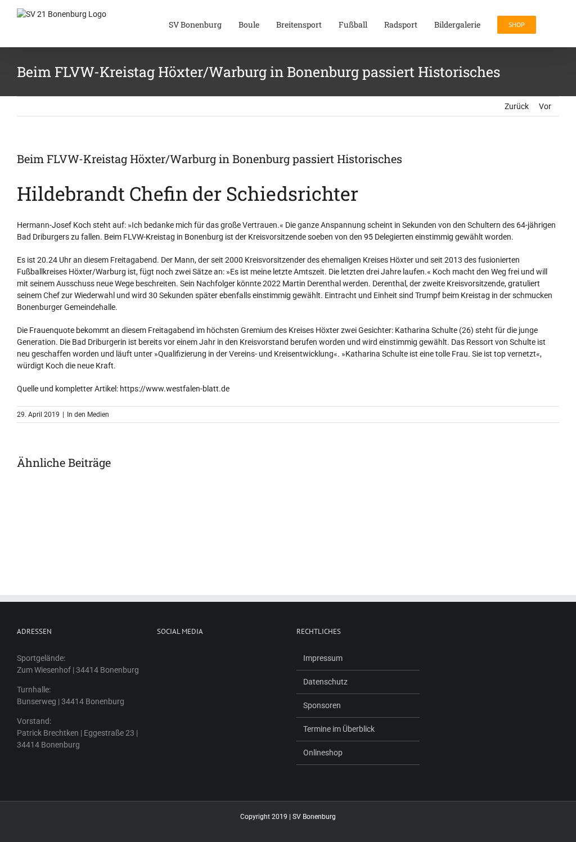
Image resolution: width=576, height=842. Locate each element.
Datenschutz (325, 681)
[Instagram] (175, 658)
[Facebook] (160, 658)
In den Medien (88, 414)
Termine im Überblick (339, 728)
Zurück (517, 106)
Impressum (323, 658)
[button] (556, 23)
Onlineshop (323, 752)
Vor (545, 106)
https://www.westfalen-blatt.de (175, 388)
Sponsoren (322, 705)
